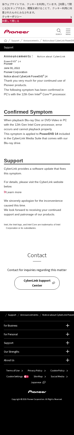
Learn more (14, 192)
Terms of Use (13, 370)
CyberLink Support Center (37, 282)
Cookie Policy (57, 370)
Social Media (57, 376)
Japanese (36, 382)
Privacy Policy (35, 370)
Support (15, 40)
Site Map (38, 376)
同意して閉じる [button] (10, 20)
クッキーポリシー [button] (12, 16)
